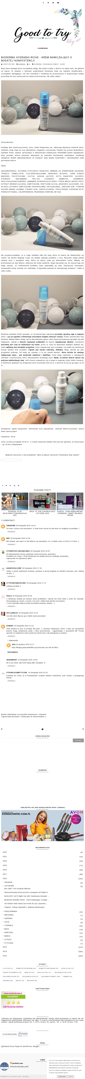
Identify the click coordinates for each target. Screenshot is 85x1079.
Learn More (62, 1076)
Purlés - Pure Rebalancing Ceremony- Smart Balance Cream (70, 513)
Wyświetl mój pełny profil (19, 1066)
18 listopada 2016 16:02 (40, 551)
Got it (71, 1076)
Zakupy (18, 980)
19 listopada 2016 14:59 (27, 660)
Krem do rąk (66, 968)
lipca (6, 922)
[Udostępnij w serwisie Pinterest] (18, 485)
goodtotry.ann (17, 1063)
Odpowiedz (11, 531)
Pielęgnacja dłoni (9, 976)
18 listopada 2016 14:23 (26, 525)
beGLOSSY (30, 980)
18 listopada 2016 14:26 (20, 538)
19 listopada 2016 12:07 (28, 613)
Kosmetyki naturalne (47, 968)
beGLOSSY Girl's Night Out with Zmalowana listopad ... (26, 896)
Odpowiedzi (13, 640)
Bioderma (38, 64)
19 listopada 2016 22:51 (38, 672)
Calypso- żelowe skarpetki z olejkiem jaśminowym (24, 907)
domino (9, 626)
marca (7, 936)
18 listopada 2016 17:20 (32, 568)
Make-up (28, 972)
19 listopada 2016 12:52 (24, 626)
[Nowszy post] (1, 729)
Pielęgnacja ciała (61, 972)
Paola (9, 596)
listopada (9, 886)
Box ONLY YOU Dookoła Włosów (17, 888)
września (9, 915)
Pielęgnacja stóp (28, 976)
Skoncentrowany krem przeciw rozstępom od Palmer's (26, 892)
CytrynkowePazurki (16, 583)
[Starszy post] (83, 729)
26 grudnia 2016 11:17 (25, 644)
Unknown (10, 525)
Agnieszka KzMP (13, 568)
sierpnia (8, 918)
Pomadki (66, 976)
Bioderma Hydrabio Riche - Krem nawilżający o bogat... (26, 900)
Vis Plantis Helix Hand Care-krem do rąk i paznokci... (25, 903)
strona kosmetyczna (17, 672)
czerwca (8, 925)
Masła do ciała (42, 972)
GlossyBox (7, 968)
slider (62, 64)
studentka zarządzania (18, 551)
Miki (8, 538)
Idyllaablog (12, 613)
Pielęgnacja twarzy (51, 64)
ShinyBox (6, 980)
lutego (8, 939)
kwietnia (8, 932)
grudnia (8, 882)
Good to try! (17, 1076)
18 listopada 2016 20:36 (22, 596)
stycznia (8, 943)
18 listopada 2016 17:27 (36, 583)
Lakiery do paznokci (10, 972)
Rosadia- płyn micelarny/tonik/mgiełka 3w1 (15, 513)
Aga (13, 644)
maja (6, 929)
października (10, 911)
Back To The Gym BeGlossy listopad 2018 (42, 512)
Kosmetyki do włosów (24, 968)
